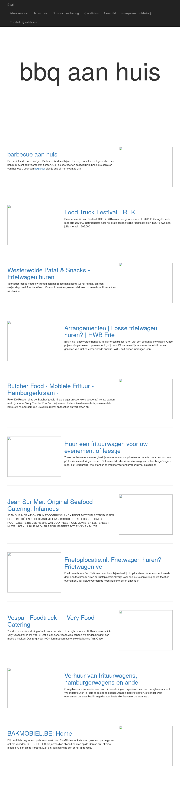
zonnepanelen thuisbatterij (136, 13)
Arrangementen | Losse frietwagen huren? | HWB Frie (110, 331)
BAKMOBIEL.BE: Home (39, 733)
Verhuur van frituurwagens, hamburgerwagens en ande (101, 678)
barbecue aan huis (32, 153)
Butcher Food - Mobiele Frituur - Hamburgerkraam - (50, 389)
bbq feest (39, 168)
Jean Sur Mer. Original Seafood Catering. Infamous (50, 505)
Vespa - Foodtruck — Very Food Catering (50, 620)
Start (10, 4)
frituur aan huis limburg (66, 13)
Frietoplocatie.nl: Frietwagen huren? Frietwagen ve (112, 563)
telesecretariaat (19, 13)
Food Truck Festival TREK (99, 211)
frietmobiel (110, 13)
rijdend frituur (91, 13)
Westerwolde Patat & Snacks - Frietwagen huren (48, 273)
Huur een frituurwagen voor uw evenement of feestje (106, 447)
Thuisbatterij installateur (23, 22)
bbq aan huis (40, 13)
